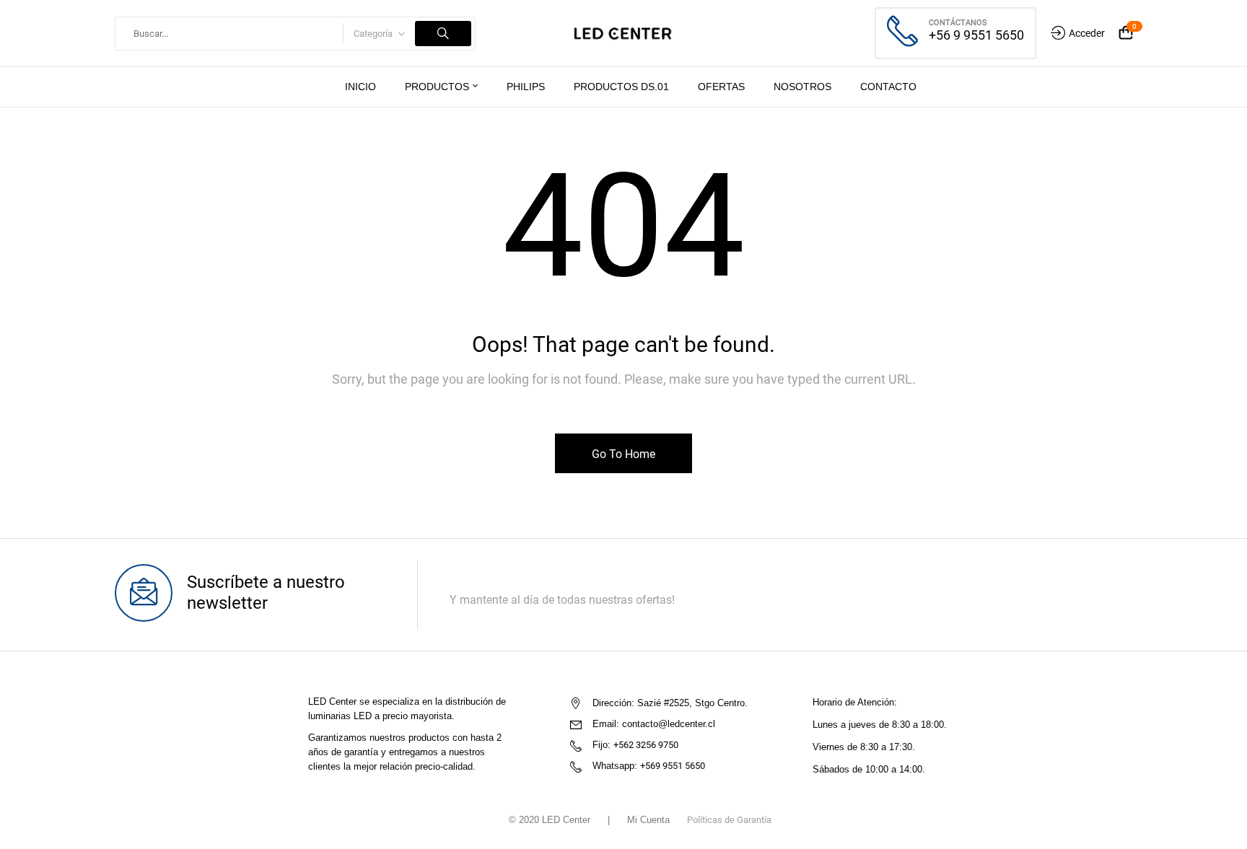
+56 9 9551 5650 (976, 35)
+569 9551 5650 (672, 765)
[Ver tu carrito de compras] (1125, 33)
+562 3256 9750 (645, 744)
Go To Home (623, 454)
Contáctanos (958, 22)
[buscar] (443, 33)
